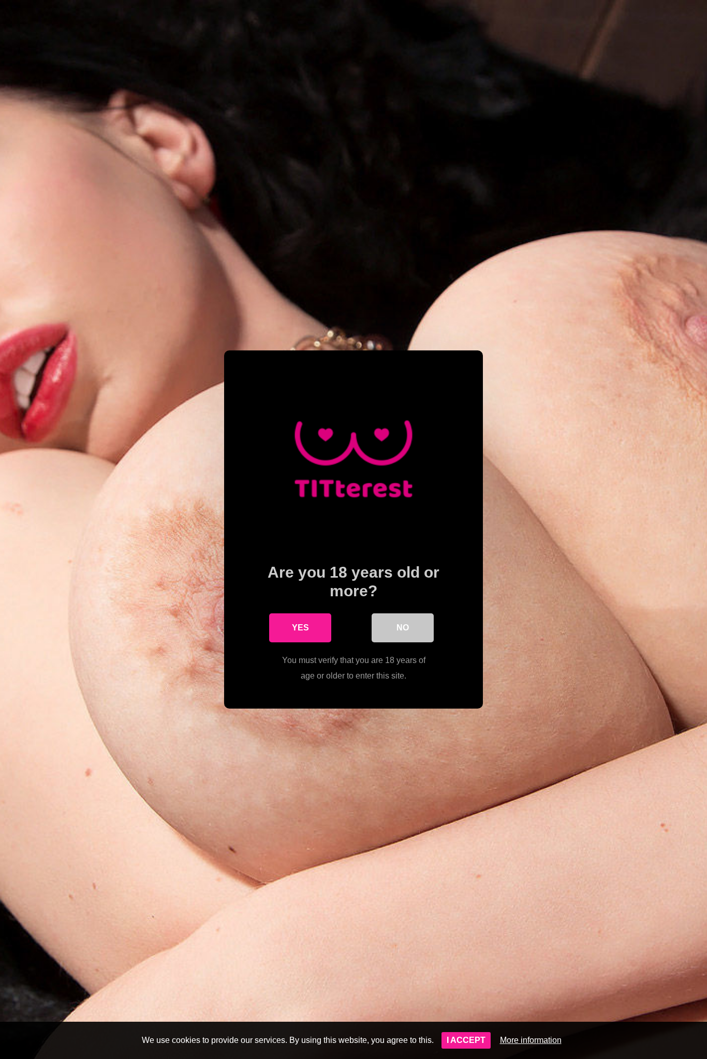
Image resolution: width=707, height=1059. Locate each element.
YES (300, 627)
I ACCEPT (466, 1040)
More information (531, 1040)
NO (402, 627)
